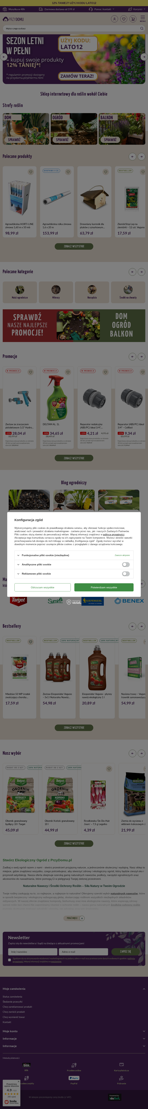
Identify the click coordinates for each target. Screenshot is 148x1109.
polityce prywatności (113, 534)
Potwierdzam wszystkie (104, 587)
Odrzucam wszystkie (42, 587)
